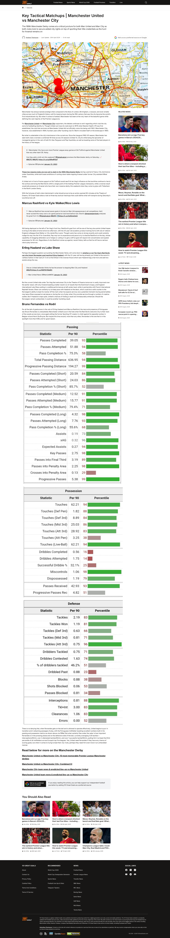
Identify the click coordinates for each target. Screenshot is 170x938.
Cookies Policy (26, 883)
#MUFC (35, 160)
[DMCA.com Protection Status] (73, 934)
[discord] (135, 874)
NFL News (77, 888)
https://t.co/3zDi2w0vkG (68, 216)
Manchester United (32, 124)
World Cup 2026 (84, 2)
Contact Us (25, 874)
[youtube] (126, 874)
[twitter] (130, 870)
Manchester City (49, 124)
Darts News (77, 896)
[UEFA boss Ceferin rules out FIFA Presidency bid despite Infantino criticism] (145, 303)
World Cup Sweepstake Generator (59, 874)
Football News (58, 2)
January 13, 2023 (50, 164)
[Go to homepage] (27, 2)
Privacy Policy (26, 879)
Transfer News (78, 879)
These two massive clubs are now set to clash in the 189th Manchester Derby (51, 172)
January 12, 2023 (50, 221)
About (24, 870)
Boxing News (78, 892)
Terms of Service (27, 892)
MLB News (77, 905)
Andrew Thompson (32, 37)
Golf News (77, 901)
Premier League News (81, 874)
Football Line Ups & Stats (56, 883)
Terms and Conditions (29, 888)
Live (121, 2)
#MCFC (29, 160)
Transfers (112, 2)
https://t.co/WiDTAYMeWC (42, 270)
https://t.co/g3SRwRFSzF (48, 160)
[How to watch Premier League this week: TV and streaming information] (66, 836)
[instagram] (135, 870)
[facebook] (126, 870)
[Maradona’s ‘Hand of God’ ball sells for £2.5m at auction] (145, 292)
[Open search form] (146, 2)
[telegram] (130, 874)
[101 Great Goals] (28, 926)
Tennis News (78, 910)
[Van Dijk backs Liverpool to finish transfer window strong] (145, 270)
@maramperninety (92, 214)
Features (29, 7)
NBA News (77, 883)
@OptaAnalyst (61, 157)
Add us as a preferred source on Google (132, 38)
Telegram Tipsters (53, 888)
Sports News (71, 2)
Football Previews (99, 2)
